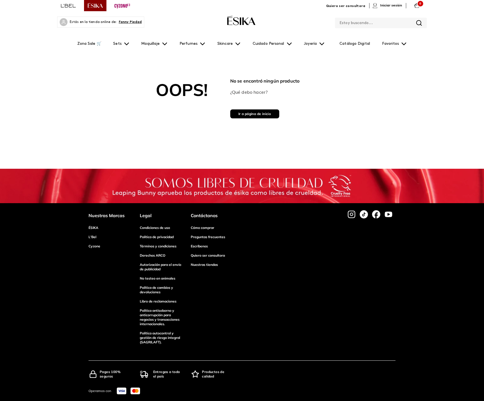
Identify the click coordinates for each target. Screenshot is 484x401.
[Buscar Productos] (419, 23)
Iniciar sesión (391, 5)
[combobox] (381, 21)
